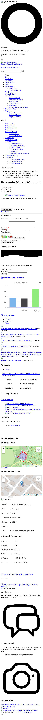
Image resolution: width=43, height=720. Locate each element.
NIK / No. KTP (6, 269)
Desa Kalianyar (27, 712)
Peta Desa (8, 92)
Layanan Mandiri (15, 115)
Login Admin (21, 585)
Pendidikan (13, 105)
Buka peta (4, 467)
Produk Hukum (10, 94)
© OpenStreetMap (31, 466)
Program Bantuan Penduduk (18, 107)
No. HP (4, 234)
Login (7, 111)
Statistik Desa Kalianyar (13, 278)
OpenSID (39, 466)
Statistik (8, 96)
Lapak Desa (9, 79)
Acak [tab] (7, 323)
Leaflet (24, 466)
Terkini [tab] (8, 319)
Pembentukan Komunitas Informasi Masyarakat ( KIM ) (19, 329)
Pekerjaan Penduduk (16, 100)
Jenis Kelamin (13, 101)
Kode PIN (4, 271)
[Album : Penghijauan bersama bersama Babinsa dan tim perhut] (23, 411)
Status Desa (9, 86)
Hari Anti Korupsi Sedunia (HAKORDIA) (15, 346)
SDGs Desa (13, 88)
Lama (8, 369)
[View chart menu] (40, 283)
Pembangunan (9, 82)
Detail (10, 497)
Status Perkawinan (15, 103)
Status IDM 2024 (15, 90)
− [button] (3, 452)
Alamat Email (5, 232)
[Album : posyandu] (12, 407)
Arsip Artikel (8, 315)
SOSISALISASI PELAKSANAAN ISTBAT (16, 341)
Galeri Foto (8, 400)
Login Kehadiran (14, 117)
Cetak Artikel (7, 209)
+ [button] (3, 448)
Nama (3, 230)
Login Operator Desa (16, 113)
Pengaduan (8, 81)
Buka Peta (4, 497)
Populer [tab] (7, 321)
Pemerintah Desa (10, 109)
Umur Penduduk (14, 98)
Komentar (5, 228)
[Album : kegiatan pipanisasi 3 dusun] (18, 413)
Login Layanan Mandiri (9, 585)
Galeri (7, 84)
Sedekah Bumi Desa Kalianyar (11, 360)
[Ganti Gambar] (19, 238)
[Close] (2, 583)
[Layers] (38, 449)
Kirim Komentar (6, 242)
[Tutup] (2, 714)
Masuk (4, 273)
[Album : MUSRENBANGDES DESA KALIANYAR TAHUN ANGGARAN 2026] (23, 406)
